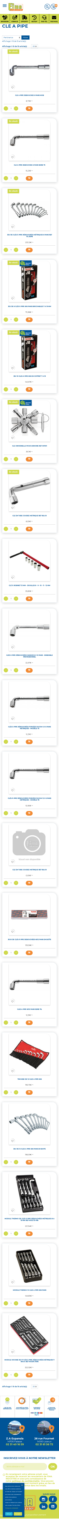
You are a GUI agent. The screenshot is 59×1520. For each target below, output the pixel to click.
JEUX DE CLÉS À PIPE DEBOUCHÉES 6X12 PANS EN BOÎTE (29, 939)
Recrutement (40, 1515)
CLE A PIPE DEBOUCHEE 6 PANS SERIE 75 (29, 165)
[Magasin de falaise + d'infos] (15, 1428)
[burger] (5, 6)
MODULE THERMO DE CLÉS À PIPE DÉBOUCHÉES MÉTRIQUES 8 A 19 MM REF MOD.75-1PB (29, 1219)
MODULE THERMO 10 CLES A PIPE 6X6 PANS (29, 1290)
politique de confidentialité (26, 1481)
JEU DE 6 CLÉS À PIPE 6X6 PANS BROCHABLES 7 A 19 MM (29, 306)
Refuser (9, 1514)
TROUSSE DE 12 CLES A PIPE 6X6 (29, 1079)
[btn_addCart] (29, 108)
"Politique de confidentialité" (11, 1508)
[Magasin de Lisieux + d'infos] (44, 1428)
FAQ (2, 1515)
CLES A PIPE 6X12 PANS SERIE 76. (29, 1009)
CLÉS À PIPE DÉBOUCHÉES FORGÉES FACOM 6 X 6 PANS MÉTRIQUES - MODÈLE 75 (29, 727)
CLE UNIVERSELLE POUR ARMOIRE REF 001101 (29, 446)
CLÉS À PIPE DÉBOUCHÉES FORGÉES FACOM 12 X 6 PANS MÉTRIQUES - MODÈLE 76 (29, 799)
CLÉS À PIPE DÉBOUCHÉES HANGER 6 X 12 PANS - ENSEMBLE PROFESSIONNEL (29, 656)
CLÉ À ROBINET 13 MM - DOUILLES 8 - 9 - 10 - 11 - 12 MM (29, 585)
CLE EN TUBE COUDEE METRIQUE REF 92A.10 (29, 516)
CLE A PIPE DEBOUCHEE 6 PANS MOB (29, 95)
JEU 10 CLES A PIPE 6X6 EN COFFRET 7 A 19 (29, 376)
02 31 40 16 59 (15, 1444)
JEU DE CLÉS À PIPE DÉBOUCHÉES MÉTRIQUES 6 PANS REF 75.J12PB (29, 235)
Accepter (18, 1514)
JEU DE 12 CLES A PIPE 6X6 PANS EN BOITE (29, 1149)
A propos (29, 1515)
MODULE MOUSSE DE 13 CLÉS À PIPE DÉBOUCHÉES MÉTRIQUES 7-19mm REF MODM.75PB (29, 1361)
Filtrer (25, 37)
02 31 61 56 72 (44, 1444)
